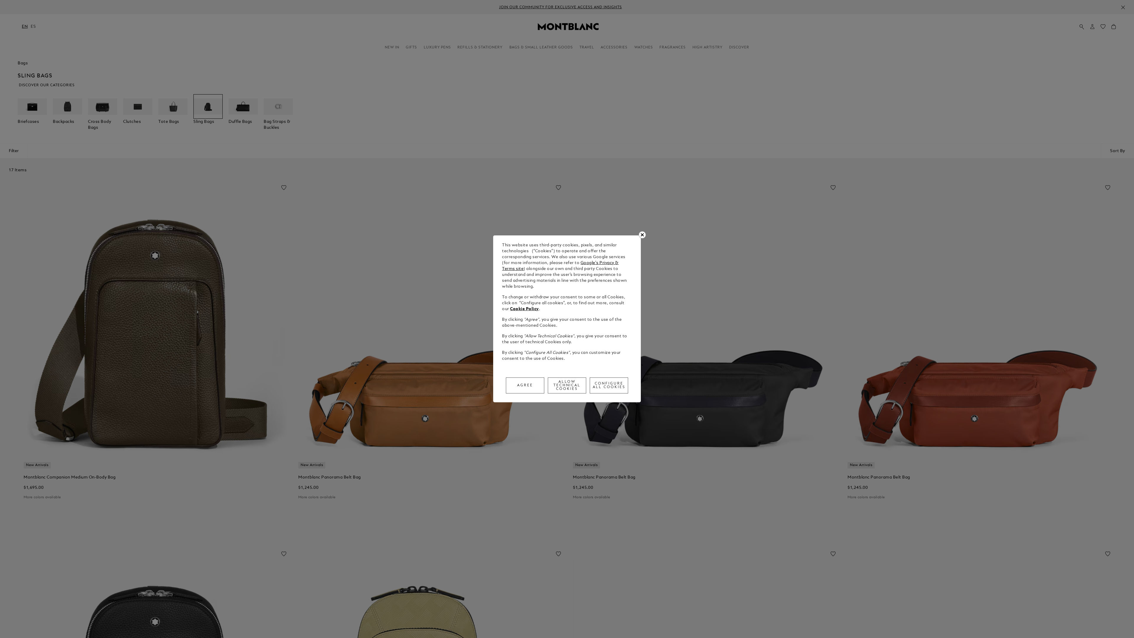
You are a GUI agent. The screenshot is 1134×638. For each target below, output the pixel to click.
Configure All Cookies (609, 385)
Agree (525, 385)
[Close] (642, 234)
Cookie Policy (524, 309)
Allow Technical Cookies (567, 385)
